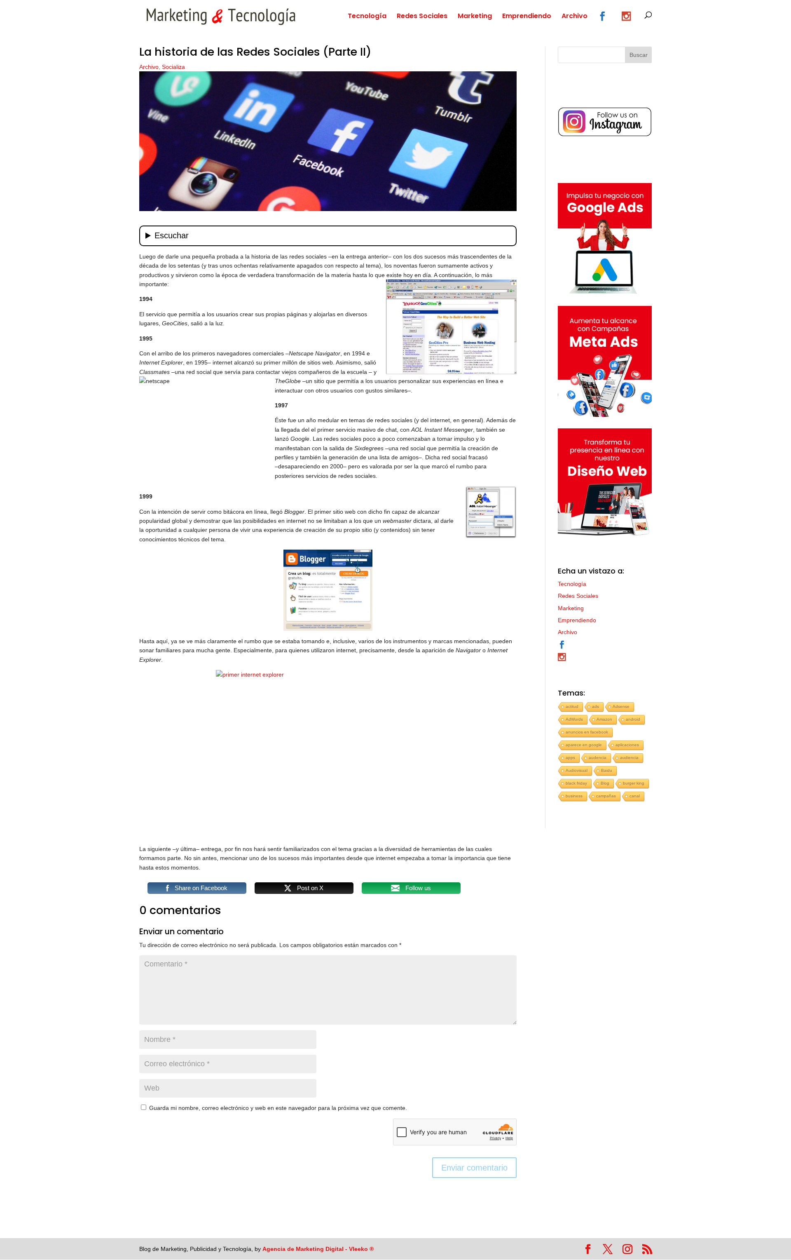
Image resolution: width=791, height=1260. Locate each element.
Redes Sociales (422, 17)
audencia (597, 757)
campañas (606, 796)
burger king (633, 783)
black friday (576, 783)
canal (635, 796)
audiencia (629, 757)
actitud (572, 706)
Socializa (173, 66)
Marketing (475, 17)
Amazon (604, 719)
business (574, 796)
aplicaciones (627, 745)
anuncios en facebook (587, 732)
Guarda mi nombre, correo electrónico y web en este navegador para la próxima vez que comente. (278, 1108)
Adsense (621, 706)
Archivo (574, 17)
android (633, 719)
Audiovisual (576, 770)
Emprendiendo (526, 17)
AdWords (574, 719)
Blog (605, 783)
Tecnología (367, 17)
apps (570, 757)
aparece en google (584, 745)
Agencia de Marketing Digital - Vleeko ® (318, 1249)
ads (595, 706)
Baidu (606, 770)
